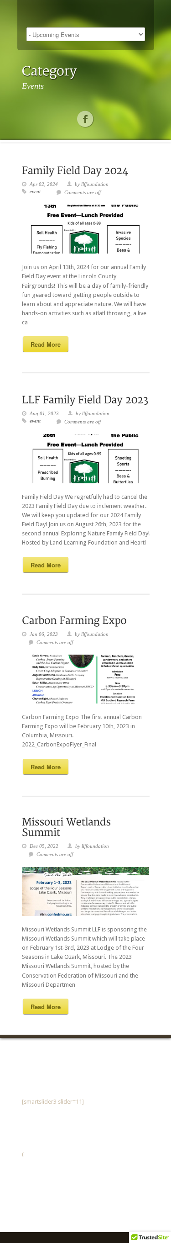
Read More (46, 344)
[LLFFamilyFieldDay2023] (85, 399)
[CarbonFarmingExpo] (74, 619)
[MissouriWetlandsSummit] (68, 827)
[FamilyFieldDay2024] (75, 169)
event (35, 191)
